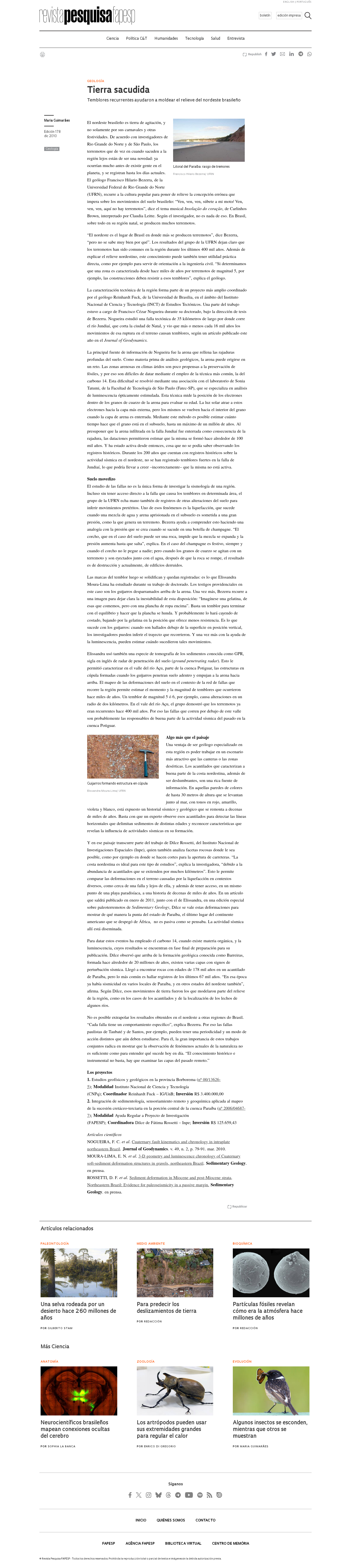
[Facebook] (131, 1495)
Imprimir (42, 54)
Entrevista (236, 39)
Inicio (141, 1520)
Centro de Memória (230, 1544)
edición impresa (289, 15)
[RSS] (208, 1495)
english (288, 2)
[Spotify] (199, 1495)
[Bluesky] (158, 1495)
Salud (215, 39)
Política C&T (136, 39)
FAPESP (109, 1544)
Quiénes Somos (171, 1520)
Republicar (239, 1206)
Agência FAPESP (141, 1544)
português (304, 2)
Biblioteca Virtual (183, 1544)
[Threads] (168, 1495)
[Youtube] (188, 1495)
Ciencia (112, 39)
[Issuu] (217, 1495)
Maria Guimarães (57, 120)
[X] (139, 1495)
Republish (254, 54)
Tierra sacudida (118, 90)
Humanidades (166, 39)
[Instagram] (148, 1495)
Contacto (205, 1520)
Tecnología (194, 39)
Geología (52, 149)
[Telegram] (177, 1495)
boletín (265, 15)
